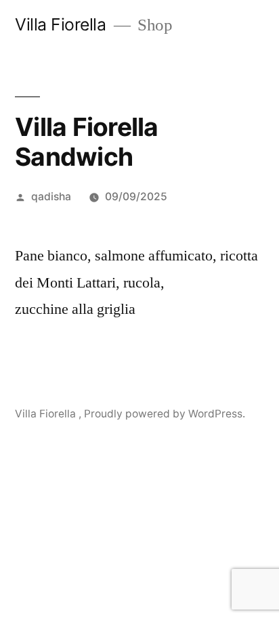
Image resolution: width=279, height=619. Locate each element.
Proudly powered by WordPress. (164, 413)
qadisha (51, 196)
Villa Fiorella (62, 24)
